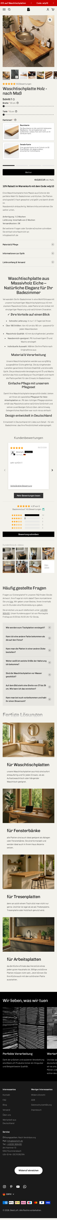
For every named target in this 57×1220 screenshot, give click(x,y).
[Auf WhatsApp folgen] (25, 1186)
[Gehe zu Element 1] (6, 75)
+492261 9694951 (14, 1144)
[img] (16, 448)
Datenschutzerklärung (41, 1104)
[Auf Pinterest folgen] (11, 1186)
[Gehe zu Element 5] (40, 75)
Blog (5, 1104)
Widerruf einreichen (29, 1170)
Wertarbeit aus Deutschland (9, 1121)
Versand (6, 1109)
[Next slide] (52, 470)
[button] (9, 84)
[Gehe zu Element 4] (32, 75)
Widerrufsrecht (38, 1094)
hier (11, 601)
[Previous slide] (5, 470)
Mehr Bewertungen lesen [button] (28, 495)
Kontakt (6, 1094)
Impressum (36, 1109)
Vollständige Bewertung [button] (21, 485)
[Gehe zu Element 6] (48, 75)
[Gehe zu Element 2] (15, 75)
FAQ (4, 1100)
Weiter (28, 172)
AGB (33, 1100)
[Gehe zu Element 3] (23, 75)
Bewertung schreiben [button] (28, 534)
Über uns (7, 1114)
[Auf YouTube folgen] (18, 1186)
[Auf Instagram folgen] (4, 1186)
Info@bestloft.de (15, 1140)
